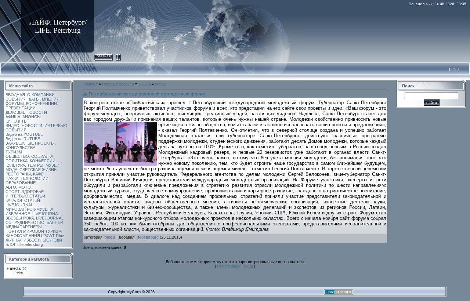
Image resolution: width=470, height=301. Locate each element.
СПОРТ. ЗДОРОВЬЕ (25, 191)
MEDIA (144, 84)
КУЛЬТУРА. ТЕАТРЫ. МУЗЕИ (32, 165)
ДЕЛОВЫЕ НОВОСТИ (26, 112)
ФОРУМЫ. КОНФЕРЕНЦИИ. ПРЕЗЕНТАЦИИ (32, 105)
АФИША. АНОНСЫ (23, 117)
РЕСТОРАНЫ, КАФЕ (24, 174)
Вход (248, 266)
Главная (104, 56)
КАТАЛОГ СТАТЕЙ (23, 200)
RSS (455, 69)
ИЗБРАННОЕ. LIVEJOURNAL (33, 213)
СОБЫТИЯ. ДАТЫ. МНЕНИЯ (32, 99)
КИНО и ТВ (16, 121)
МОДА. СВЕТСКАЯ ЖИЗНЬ (31, 169)
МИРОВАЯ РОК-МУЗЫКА (29, 209)
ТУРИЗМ (14, 152)
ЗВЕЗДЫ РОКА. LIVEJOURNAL (35, 218)
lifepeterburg (148, 237)
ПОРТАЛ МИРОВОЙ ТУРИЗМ (34, 231)
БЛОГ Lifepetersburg (24, 244)
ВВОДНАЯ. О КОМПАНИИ (30, 95)
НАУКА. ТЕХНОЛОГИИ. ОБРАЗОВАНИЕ (28, 180)
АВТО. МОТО (18, 187)
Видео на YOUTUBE (24, 134)
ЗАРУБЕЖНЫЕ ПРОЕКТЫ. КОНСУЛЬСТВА (31, 145)
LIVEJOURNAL (19, 205)
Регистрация (229, 266)
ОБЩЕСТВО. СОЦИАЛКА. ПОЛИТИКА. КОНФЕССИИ (30, 158)
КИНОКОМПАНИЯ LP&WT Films (35, 235)
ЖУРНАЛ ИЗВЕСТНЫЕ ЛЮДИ (34, 240)
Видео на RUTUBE (23, 139)
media (15, 268)
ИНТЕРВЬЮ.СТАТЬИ (25, 196)
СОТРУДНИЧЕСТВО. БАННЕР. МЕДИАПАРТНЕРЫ (34, 224)
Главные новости (118, 84)
